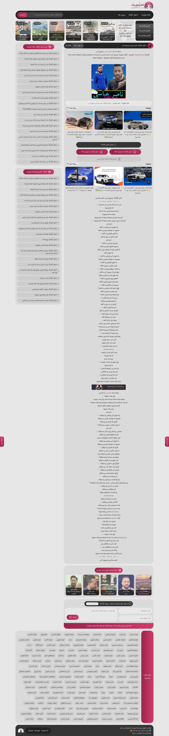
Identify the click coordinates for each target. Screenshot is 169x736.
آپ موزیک (44, 730)
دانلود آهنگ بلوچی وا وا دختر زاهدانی (44, 98)
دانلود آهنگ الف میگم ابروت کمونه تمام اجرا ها (41, 59)
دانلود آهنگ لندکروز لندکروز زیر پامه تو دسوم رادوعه (39, 145)
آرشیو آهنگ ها (144, 26)
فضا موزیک (142, 5)
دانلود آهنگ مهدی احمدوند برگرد (45, 259)
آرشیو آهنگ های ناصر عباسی (107, 159)
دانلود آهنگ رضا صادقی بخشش (46, 245)
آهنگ (114, 51)
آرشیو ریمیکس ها (144, 35)
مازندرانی (108, 393)
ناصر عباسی (108, 51)
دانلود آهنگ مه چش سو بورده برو (45, 114)
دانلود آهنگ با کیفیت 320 (123, 152)
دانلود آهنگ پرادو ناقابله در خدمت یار (44, 156)
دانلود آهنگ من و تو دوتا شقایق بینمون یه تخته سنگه (38, 53)
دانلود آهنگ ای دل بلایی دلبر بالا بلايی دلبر (42, 264)
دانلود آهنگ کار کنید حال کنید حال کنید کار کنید (40, 75)
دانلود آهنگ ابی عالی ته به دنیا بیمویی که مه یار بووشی (38, 103)
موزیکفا (37, 730)
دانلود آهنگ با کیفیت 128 (90, 152)
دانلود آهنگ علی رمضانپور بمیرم (46, 295)
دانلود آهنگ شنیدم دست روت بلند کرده (43, 131)
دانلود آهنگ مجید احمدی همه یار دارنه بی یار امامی (39, 300)
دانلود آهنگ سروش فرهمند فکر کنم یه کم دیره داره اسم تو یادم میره (39, 252)
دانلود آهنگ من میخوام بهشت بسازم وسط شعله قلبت (38, 70)
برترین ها (121, 15)
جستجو (22, 15)
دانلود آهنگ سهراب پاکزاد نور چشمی (44, 289)
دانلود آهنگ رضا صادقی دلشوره (46, 87)
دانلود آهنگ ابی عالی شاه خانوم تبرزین (43, 162)
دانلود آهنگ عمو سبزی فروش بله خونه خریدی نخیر (40, 92)
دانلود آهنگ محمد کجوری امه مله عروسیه (43, 283)
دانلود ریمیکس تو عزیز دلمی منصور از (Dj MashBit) (40, 109)
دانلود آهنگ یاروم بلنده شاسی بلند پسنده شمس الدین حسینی (38, 138)
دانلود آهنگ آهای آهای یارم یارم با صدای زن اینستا (40, 126)
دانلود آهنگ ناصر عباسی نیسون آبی (134, 45)
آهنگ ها (68, 45)
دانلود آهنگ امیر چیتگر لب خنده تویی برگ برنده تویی (39, 150)
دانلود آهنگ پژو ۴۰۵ (50, 239)
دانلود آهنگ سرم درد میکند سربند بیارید (43, 81)
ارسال (74, 617)
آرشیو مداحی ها (144, 30)
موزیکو (30, 730)
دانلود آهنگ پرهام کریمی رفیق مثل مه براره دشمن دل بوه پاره (38, 271)
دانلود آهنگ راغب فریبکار (48, 278)
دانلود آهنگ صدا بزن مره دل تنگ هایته (43, 64)
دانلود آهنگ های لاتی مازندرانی (46, 234)
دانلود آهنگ (133, 15)
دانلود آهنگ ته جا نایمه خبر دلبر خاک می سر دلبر (41, 120)
